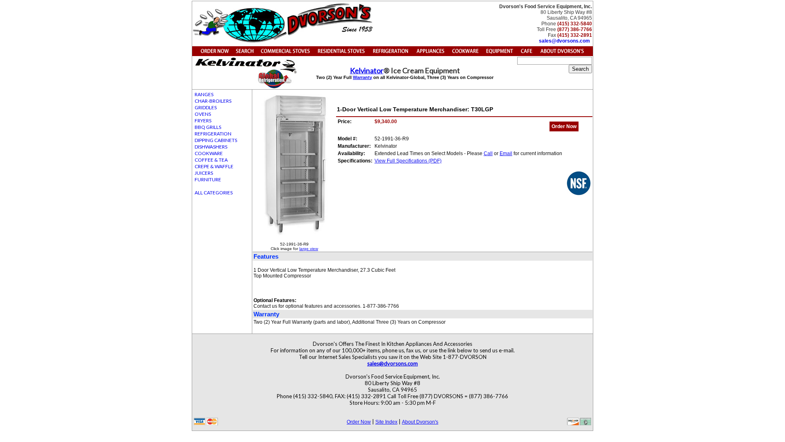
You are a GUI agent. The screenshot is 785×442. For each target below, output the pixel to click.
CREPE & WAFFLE (214, 166)
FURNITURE (208, 179)
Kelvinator (367, 70)
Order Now (564, 126)
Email (506, 153)
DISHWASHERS (211, 147)
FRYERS (203, 120)
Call (488, 153)
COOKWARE (209, 153)
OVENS (203, 114)
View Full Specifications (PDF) (408, 161)
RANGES (204, 94)
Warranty (362, 77)
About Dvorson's (420, 422)
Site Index (386, 422)
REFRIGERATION (213, 134)
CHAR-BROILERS (213, 101)
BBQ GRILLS (208, 127)
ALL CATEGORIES (214, 192)
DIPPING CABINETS (216, 140)
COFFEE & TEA (211, 160)
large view (308, 248)
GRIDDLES (206, 107)
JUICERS (204, 173)
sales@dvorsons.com (564, 41)
